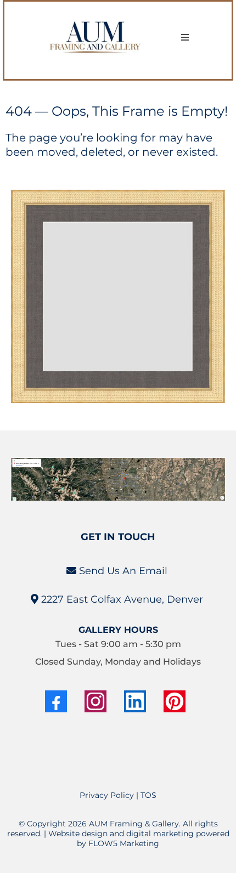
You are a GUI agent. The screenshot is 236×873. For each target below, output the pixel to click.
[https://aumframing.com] (96, 37)
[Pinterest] (174, 701)
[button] (185, 38)
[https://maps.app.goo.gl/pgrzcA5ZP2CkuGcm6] (118, 479)
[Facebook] (56, 701)
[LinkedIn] (135, 701)
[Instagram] (95, 701)
